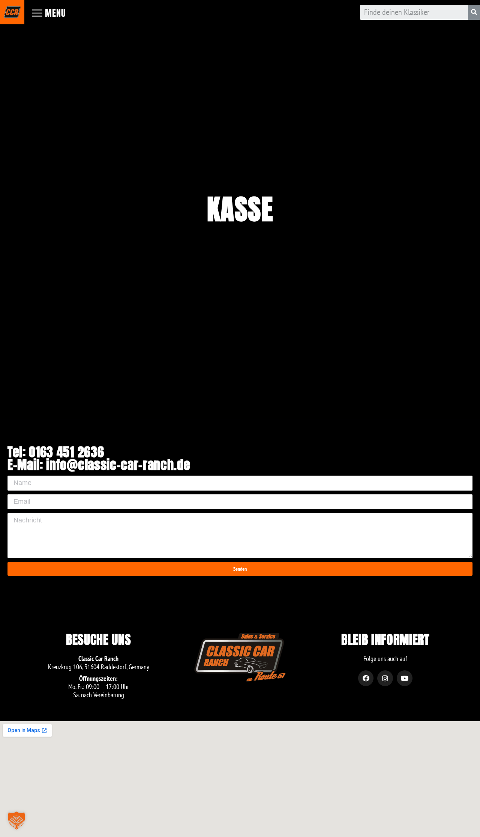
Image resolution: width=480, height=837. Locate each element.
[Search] (474, 12)
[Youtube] (404, 678)
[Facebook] (366, 678)
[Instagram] (385, 678)
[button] (16, 820)
